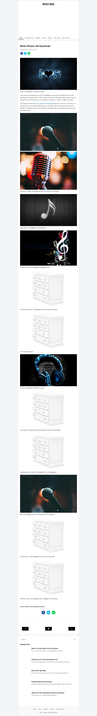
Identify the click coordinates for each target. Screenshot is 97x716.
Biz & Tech (66, 38)
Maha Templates (52, 712)
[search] (74, 639)
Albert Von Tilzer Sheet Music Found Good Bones (47, 693)
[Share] (21, 53)
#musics (42, 606)
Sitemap (45, 709)
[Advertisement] (48, 22)
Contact (52, 709)
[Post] (25, 656)
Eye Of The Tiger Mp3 (38, 670)
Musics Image (48, 4)
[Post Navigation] (48, 628)
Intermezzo (57, 38)
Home (21, 38)
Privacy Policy (60, 709)
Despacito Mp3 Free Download (41, 682)
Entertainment (29, 38)
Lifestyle (37, 38)
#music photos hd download (29, 606)
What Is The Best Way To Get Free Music (44, 648)
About (39, 709)
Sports (50, 38)
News (44, 38)
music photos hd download (44, 103)
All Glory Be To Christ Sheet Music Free (44, 659)
